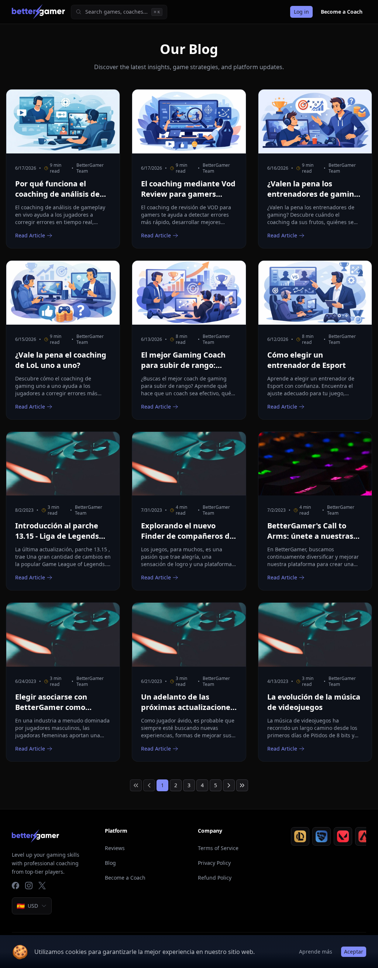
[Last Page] (242, 785)
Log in (301, 11)
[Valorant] (343, 836)
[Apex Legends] (364, 836)
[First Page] (136, 785)
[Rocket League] (321, 836)
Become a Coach (341, 11)
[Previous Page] (149, 785)
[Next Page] (229, 785)
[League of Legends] (300, 836)
